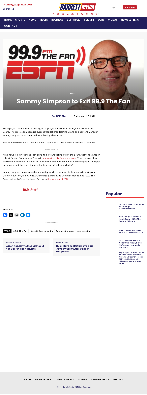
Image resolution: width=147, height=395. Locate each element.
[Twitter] (58, 14)
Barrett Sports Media (41, 231)
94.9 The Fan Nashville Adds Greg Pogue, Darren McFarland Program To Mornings (131, 244)
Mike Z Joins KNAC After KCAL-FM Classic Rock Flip (131, 231)
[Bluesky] (82, 14)
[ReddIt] (109, 139)
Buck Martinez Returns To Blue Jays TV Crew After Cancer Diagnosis (74, 249)
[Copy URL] (122, 139)
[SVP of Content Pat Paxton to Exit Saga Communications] (111, 206)
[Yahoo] (97, 14)
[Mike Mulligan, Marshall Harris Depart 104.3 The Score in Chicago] (111, 219)
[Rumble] (92, 14)
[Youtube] (72, 14)
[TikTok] (77, 14)
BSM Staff (61, 116)
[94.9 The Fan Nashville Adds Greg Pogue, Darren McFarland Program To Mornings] (111, 244)
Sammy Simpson (65, 231)
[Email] (115, 139)
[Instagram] (63, 14)
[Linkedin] (68, 14)
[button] (9, 9)
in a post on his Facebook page (59, 158)
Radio (73, 93)
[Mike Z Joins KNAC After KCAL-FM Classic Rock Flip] (111, 231)
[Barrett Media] (77, 6)
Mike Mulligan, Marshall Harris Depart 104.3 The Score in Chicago (130, 219)
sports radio (83, 231)
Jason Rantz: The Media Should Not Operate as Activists (25, 247)
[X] (133, 132)
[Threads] (87, 14)
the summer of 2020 (57, 179)
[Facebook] (53, 14)
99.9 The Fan (20, 231)
